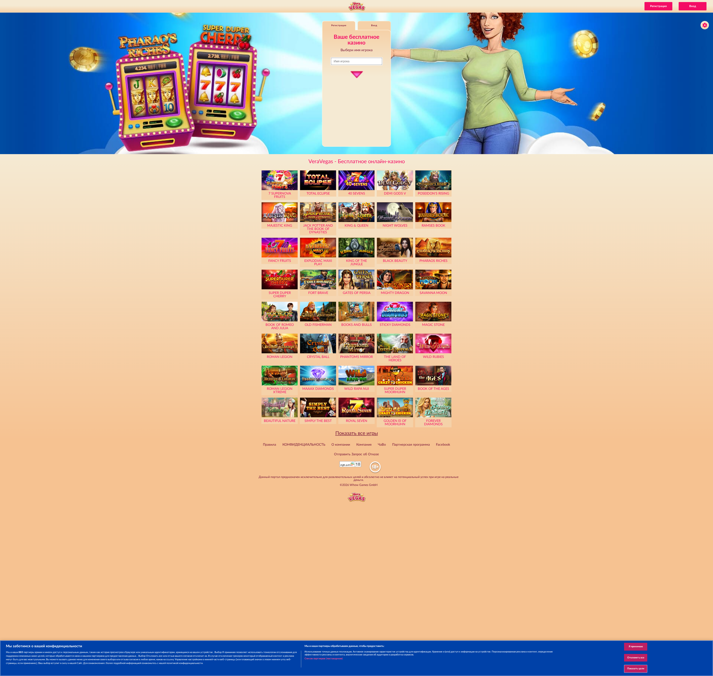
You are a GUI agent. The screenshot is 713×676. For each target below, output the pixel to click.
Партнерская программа (411, 444)
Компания (364, 444)
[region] (356, 658)
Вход (692, 6)
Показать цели (635, 668)
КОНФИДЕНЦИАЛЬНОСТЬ (303, 444)
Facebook (443, 444)
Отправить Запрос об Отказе (356, 454)
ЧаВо (382, 444)
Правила (269, 444)
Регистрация (658, 6)
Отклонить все (635, 658)
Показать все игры (356, 433)
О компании (340, 444)
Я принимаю (636, 646)
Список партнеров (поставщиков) (324, 658)
